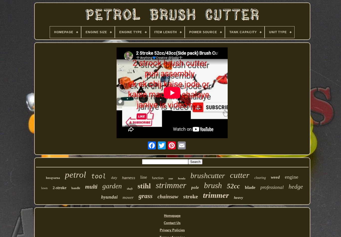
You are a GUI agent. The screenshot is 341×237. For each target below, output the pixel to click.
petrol (75, 175)
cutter (239, 175)
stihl (144, 186)
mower (128, 197)
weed (275, 177)
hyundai (109, 197)
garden (112, 186)
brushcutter (207, 175)
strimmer (171, 185)
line (143, 177)
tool (98, 176)
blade (250, 187)
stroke (190, 196)
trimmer (216, 195)
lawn (44, 188)
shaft (130, 188)
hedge (296, 186)
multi (91, 187)
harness (128, 178)
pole (195, 187)
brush (213, 185)
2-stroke (59, 188)
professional (272, 187)
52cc (233, 186)
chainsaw (168, 197)
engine (291, 177)
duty (114, 178)
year (171, 178)
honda (181, 178)
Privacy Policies (172, 230)
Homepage (172, 216)
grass (146, 196)
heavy (238, 198)
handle (75, 188)
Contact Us (172, 223)
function (158, 178)
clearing (260, 178)
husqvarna (53, 178)
